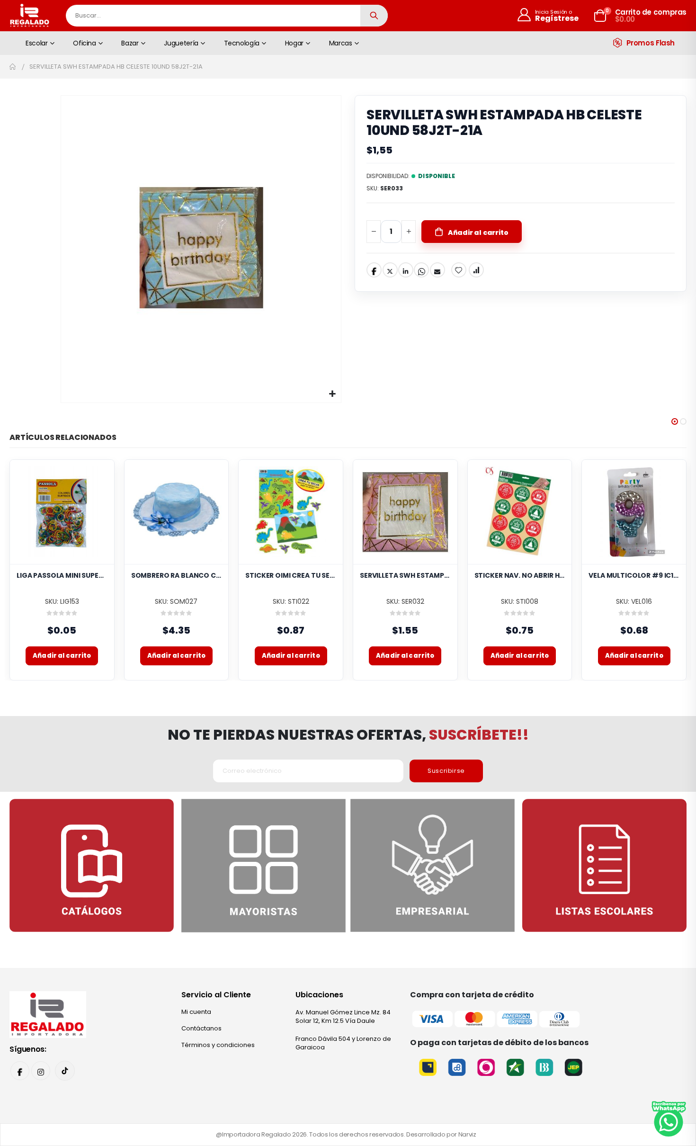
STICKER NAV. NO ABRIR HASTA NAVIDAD (519, 575)
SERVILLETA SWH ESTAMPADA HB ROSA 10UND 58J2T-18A (405, 575)
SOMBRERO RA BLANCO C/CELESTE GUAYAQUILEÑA (176, 575)
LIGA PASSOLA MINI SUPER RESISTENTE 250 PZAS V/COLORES (62, 575)
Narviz (467, 1134)
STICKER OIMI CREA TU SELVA (290, 575)
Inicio (12, 67)
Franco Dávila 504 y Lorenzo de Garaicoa (343, 1043)
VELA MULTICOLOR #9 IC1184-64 (634, 575)
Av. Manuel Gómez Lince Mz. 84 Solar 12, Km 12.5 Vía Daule (343, 1016)
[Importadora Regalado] (47, 1014)
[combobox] (227, 16)
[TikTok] (65, 1071)
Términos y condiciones (218, 1044)
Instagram (40, 1070)
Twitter (390, 270)
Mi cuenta (196, 1011)
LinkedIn (405, 270)
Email (437, 270)
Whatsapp (421, 270)
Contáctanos (201, 1028)
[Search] (374, 16)
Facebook (374, 270)
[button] (332, 394)
